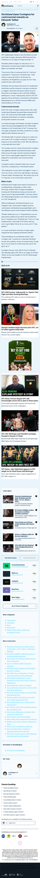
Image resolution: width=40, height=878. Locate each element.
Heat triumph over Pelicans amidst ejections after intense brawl (24, 524)
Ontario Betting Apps (9, 797)
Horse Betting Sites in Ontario (12, 800)
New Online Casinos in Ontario (12, 809)
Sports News (11, 627)
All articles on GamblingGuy (16, 750)
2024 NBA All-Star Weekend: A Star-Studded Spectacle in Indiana (24, 547)
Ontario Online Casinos (10, 803)
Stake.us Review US (17, 575)
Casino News (11, 620)
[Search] (25, 6)
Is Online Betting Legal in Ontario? (13, 812)
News (14, 9)
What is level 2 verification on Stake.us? (20, 726)
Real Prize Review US (17, 591)
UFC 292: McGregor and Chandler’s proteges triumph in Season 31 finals (18, 435)
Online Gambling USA (6, 9)
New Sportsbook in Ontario (11, 794)
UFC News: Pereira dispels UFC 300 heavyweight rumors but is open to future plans (19, 400)
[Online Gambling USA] (8, 6)
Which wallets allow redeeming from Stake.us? (22, 719)
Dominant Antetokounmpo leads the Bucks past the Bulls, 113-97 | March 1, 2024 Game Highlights (21, 649)
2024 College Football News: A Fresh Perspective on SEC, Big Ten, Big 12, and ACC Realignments (21, 680)
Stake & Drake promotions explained (18, 717)
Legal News (10, 623)
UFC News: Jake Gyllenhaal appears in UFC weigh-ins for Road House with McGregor (18, 470)
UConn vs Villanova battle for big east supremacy (24, 535)
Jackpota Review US (17, 583)
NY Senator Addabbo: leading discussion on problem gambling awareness (24, 511)
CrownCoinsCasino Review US (20, 566)
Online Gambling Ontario (10, 788)
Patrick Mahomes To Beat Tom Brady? (19, 685)
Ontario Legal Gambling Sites (12, 806)
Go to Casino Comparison (20, 606)
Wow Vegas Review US (18, 599)
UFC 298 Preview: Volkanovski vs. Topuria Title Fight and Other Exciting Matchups (19, 293)
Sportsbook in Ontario (10, 791)
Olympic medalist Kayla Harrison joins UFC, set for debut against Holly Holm (19, 328)
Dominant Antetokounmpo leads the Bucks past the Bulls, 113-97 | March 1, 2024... (23, 498)
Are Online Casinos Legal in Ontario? (14, 815)
